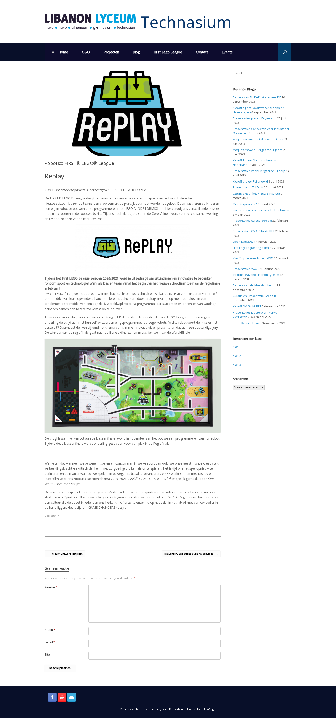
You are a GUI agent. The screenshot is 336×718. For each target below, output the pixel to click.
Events (227, 52)
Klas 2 (237, 356)
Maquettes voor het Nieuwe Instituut (258, 139)
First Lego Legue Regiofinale (252, 248)
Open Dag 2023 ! (244, 241)
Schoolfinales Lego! (246, 323)
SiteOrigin (209, 709)
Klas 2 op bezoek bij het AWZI (253, 258)
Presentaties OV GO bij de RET (254, 231)
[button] (284, 52)
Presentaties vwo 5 (246, 269)
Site (47, 654)
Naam (50, 630)
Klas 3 (237, 365)
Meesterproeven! (245, 204)
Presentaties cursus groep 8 (252, 220)
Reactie (51, 587)
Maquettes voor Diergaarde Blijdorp (258, 150)
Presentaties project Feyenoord (255, 118)
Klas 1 (237, 347)
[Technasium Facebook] (52, 697)
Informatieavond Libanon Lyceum (256, 275)
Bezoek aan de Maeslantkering (254, 285)
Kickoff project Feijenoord (250, 181)
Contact (202, 52)
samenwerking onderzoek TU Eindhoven (261, 210)
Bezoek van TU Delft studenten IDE (257, 97)
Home (63, 52)
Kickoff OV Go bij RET (247, 306)
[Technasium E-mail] (71, 697)
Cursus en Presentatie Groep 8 (254, 296)
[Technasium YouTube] (62, 697)
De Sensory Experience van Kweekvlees (191, 553)
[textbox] (133, 451)
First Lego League (168, 52)
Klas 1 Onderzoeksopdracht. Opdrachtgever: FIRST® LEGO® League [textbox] (95, 190)
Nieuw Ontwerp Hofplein (65, 553)
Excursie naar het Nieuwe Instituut (256, 193)
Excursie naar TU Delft (248, 187)
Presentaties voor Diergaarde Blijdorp (259, 171)
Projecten (111, 52)
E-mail (50, 642)
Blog (136, 52)
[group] (133, 258)
